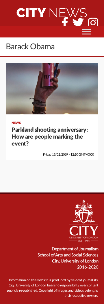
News (16, 122)
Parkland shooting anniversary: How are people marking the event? (50, 137)
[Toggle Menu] (86, 31)
